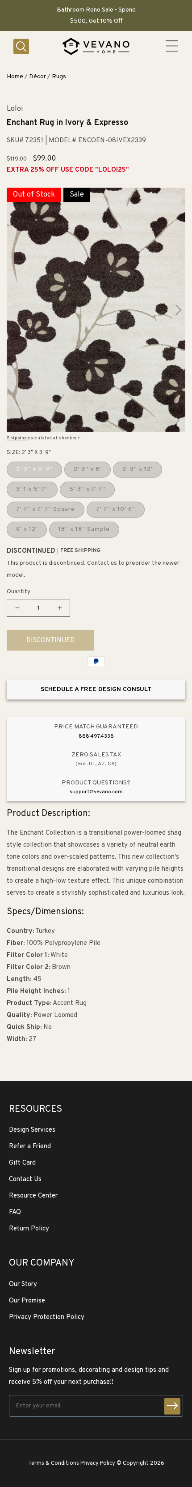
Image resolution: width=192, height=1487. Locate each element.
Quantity (18, 591)
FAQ (15, 1212)
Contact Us (25, 1179)
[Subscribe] (172, 1406)
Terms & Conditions (53, 1463)
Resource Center (33, 1196)
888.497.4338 (96, 736)
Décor (37, 76)
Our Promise (27, 1301)
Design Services (32, 1130)
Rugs (59, 76)
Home (15, 76)
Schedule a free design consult (96, 689)
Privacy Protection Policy (46, 1317)
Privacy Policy (97, 1463)
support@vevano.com (96, 792)
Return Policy (29, 1229)
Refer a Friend (30, 1146)
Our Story (23, 1284)
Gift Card (22, 1163)
